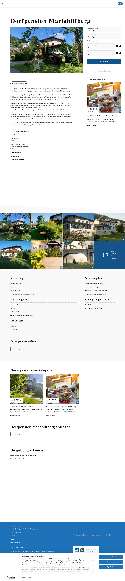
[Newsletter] (8, 3)
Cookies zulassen (111, 557)
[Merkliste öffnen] (10, 3)
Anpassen (110, 562)
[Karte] (6, 3)
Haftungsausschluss (47, 551)
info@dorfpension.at (21, 146)
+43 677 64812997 (22, 144)
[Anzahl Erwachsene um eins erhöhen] (120, 46)
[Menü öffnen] (2, 3)
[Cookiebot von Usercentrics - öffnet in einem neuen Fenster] (11, 577)
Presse (21, 547)
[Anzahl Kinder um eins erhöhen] (120, 53)
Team (12, 547)
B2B (16, 547)
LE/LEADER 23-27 (16, 551)
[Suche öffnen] (12, 3)
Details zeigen (26, 577)
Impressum (27, 551)
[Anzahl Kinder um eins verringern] (117, 53)
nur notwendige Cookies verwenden (111, 567)
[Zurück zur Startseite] (120, 3)
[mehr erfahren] (104, 104)
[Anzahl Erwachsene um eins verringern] (117, 46)
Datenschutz (36, 551)
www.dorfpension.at (23, 149)
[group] (101, 46)
